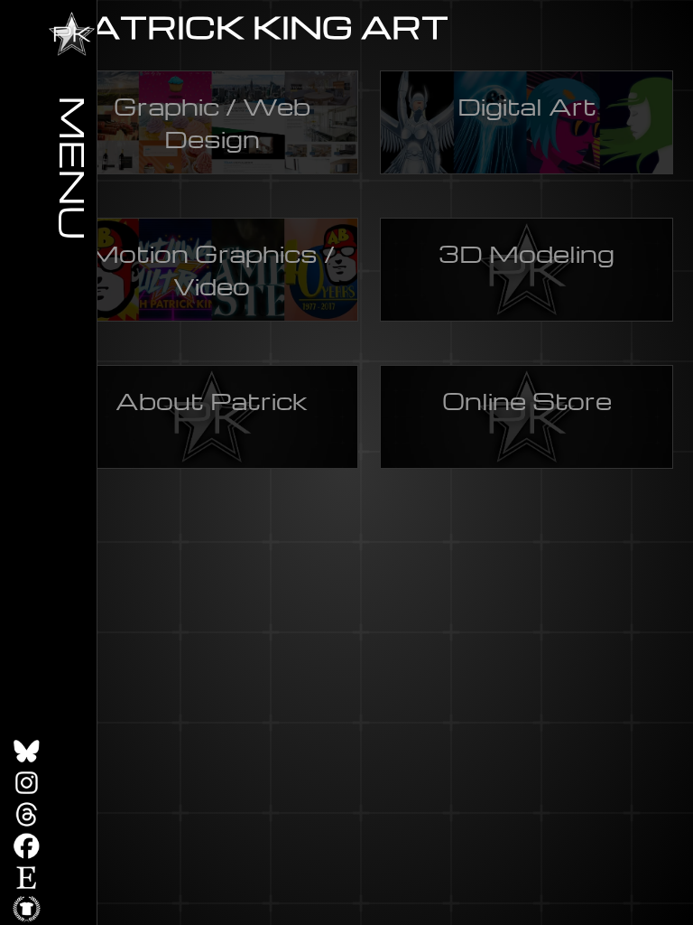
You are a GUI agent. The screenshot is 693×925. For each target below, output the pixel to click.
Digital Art (526, 105)
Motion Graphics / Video (212, 269)
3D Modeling (526, 253)
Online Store (527, 400)
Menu (74, 167)
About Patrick (212, 400)
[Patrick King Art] (72, 34)
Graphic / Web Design (212, 122)
